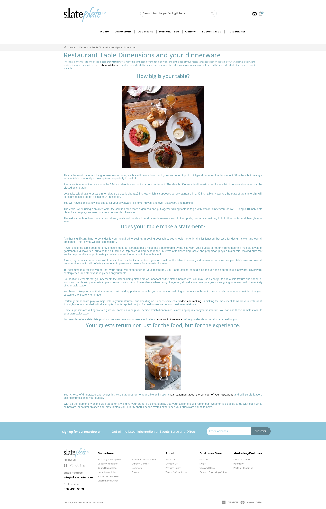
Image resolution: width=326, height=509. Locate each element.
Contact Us (172, 463)
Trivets (135, 472)
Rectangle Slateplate (109, 459)
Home (72, 47)
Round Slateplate (107, 468)
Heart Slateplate (107, 472)
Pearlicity (238, 463)
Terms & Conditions (176, 472)
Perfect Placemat (243, 468)
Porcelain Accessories (144, 459)
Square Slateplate (108, 463)
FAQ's (203, 463)
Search (212, 13)
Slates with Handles (108, 476)
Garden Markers (141, 463)
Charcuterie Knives (108, 480)
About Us (170, 459)
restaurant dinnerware (169, 319)
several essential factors (108, 65)
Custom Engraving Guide (213, 472)
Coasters (137, 468)
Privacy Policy (173, 468)
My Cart (204, 459)
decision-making (191, 301)
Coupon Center (242, 459)
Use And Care (207, 468)
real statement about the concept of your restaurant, (201, 394)
